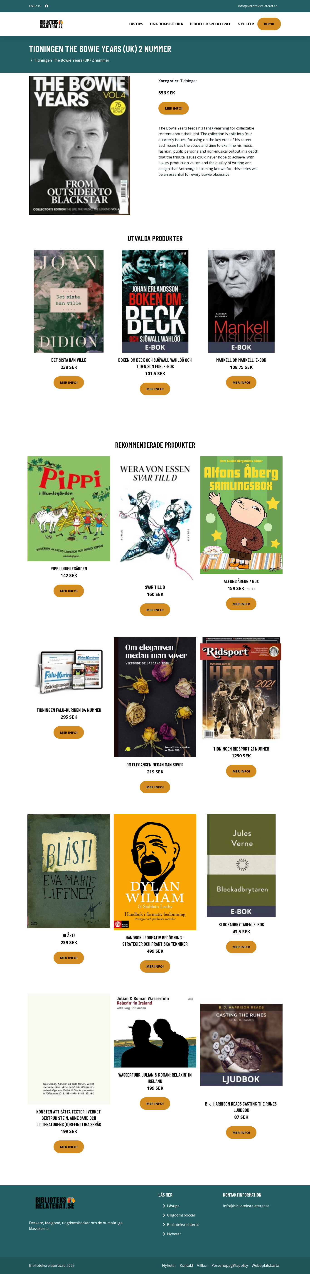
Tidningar (188, 80)
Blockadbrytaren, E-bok (241, 924)
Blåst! (69, 935)
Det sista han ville (68, 360)
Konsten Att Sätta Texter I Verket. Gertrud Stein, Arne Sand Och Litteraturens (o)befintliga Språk (68, 1118)
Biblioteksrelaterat (210, 24)
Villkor (202, 1265)
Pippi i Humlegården (69, 568)
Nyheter (246, 24)
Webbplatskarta (265, 1265)
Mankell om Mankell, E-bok (241, 360)
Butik (269, 24)
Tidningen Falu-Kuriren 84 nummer (69, 710)
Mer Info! (173, 108)
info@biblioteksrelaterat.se (257, 6)
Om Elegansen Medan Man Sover (155, 764)
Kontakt (186, 1265)
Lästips (136, 24)
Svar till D (155, 587)
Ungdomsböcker (166, 24)
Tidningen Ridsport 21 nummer (241, 748)
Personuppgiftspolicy (230, 1265)
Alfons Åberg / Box (241, 581)
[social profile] (46, 6)
